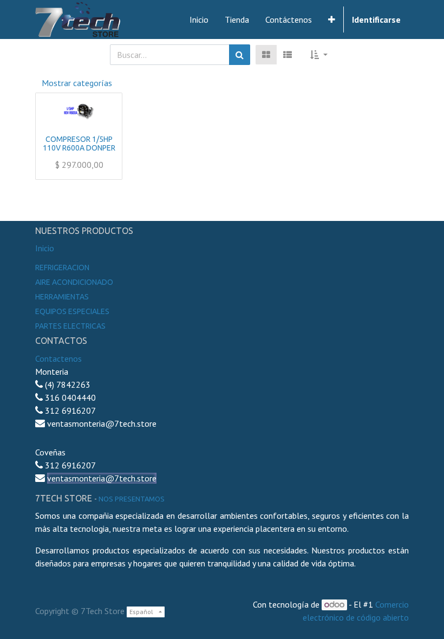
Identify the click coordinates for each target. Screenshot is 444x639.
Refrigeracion (62, 267)
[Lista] (287, 54)
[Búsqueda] (239, 54)
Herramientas (62, 296)
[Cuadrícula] (266, 54)
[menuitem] (199, 19)
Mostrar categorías (77, 82)
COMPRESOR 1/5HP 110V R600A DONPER (79, 144)
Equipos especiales (72, 311)
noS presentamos (132, 499)
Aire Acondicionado (74, 282)
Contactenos (58, 358)
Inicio (44, 248)
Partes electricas (70, 326)
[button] (331, 19)
